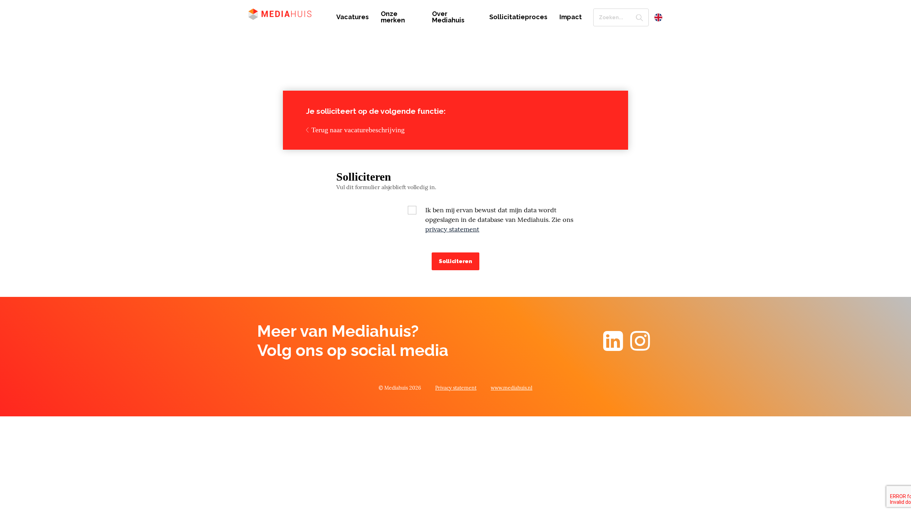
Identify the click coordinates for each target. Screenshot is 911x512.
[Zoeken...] (639, 17)
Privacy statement (455, 388)
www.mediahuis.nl (511, 388)
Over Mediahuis (448, 17)
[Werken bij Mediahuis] (287, 13)
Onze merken (393, 17)
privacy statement (452, 229)
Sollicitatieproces (518, 17)
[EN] (658, 17)
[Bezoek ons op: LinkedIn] (613, 347)
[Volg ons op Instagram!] (640, 347)
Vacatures (352, 17)
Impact (570, 17)
